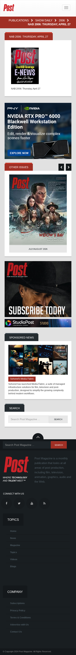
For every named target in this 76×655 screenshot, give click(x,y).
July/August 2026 (38, 249)
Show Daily (44, 20)
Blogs (13, 566)
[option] (38, 213)
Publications (19, 20)
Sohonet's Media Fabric (22, 379)
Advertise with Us (19, 624)
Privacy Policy (17, 610)
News (13, 538)
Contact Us (16, 631)
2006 (62, 20)
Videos (13, 559)
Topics (13, 552)
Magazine (15, 545)
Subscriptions (17, 603)
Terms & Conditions (20, 617)
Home (13, 531)
